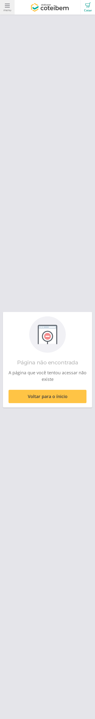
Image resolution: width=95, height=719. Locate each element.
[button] (87, 7)
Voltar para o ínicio (47, 396)
